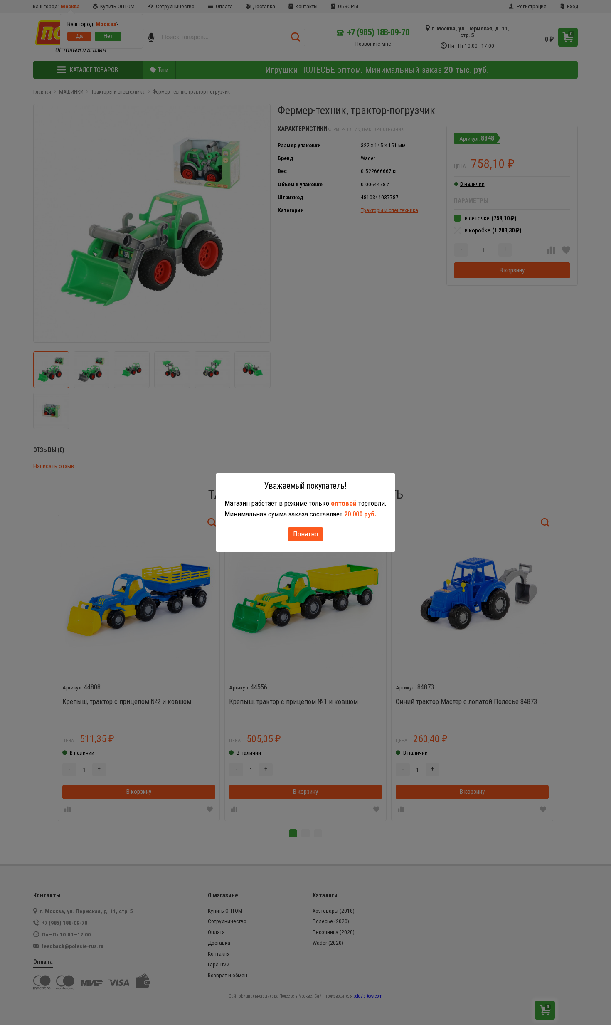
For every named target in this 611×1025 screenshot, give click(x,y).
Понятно (305, 534)
